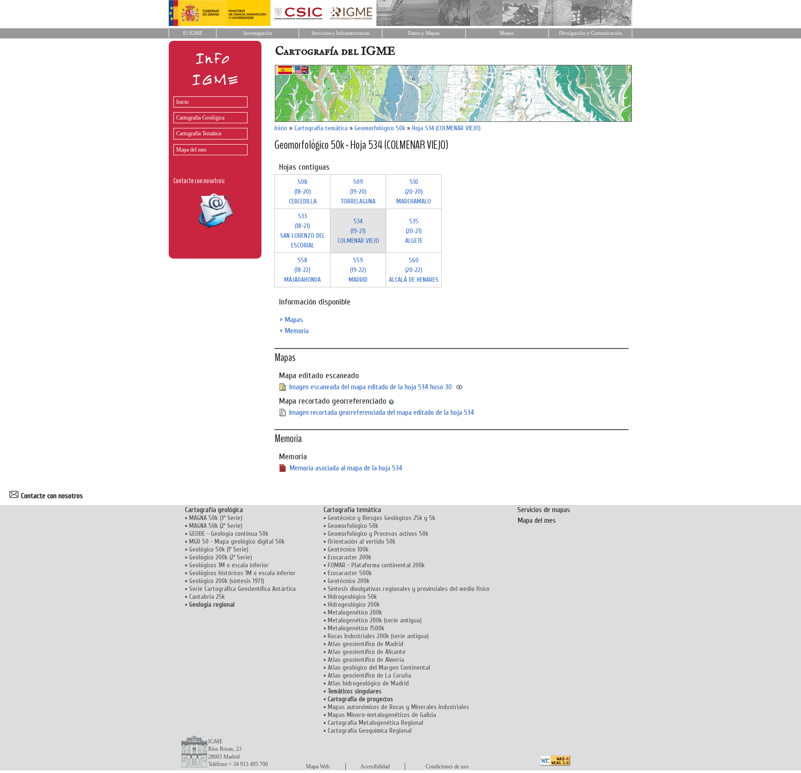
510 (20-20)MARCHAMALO (413, 191)
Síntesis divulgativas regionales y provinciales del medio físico (409, 589)
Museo (507, 33)
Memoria (297, 331)
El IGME (193, 33)
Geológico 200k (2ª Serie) (220, 557)
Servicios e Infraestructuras (340, 33)
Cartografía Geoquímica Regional (370, 731)
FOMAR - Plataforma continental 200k (376, 565)
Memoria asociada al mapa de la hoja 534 (345, 468)
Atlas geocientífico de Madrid (365, 644)
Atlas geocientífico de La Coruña (369, 675)
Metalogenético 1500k (356, 628)
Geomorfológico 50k (380, 128)
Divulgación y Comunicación (590, 33)
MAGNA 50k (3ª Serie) (215, 518)
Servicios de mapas (543, 510)
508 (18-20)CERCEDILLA (303, 191)
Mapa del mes (191, 149)
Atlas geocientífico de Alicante (367, 652)
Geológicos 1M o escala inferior (229, 565)
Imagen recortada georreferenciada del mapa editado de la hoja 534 (381, 412)
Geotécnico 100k (348, 549)
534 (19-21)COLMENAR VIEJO (358, 231)
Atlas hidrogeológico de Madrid (368, 683)
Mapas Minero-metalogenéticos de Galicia (382, 715)
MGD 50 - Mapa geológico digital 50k (237, 541)
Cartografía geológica (214, 510)
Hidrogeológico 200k (354, 604)
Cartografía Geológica (200, 117)
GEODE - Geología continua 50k (228, 534)
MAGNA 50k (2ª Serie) (215, 526)
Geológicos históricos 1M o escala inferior (242, 573)
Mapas (294, 320)
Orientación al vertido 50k (361, 541)
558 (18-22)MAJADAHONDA (302, 270)
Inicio (182, 102)
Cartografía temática (321, 128)
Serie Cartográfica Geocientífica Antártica (242, 589)
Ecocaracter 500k (350, 573)
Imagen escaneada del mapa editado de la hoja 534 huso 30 (370, 387)
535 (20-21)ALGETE (414, 231)
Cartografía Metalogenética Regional (375, 723)
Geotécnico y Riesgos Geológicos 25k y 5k (381, 518)
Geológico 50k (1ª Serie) (218, 549)
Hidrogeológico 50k (352, 597)
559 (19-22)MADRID (358, 270)
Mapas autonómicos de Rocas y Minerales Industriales (398, 707)
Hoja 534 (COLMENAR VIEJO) (446, 128)
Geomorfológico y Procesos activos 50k (378, 534)
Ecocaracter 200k (349, 557)
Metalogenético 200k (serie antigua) (375, 620)
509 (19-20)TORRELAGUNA (358, 191)
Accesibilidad (375, 766)
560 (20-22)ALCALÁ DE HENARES (414, 270)
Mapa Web (318, 766)
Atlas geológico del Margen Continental (379, 668)
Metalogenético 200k (355, 612)
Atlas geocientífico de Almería (366, 660)
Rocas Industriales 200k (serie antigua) (378, 636)
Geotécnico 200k (348, 581)
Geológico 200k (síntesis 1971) (226, 581)
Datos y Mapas (423, 33)
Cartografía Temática (198, 133)
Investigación (257, 33)
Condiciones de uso (447, 766)
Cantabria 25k (207, 597)
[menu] (208, 123)
